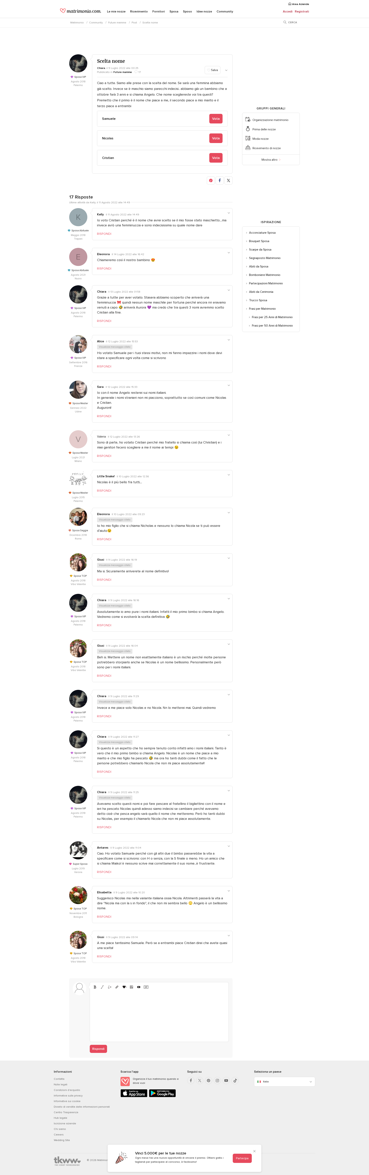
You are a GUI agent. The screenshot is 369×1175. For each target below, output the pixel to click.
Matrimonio (77, 22)
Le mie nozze (116, 11)
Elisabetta (104, 892)
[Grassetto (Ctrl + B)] (95, 987)
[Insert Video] (139, 987)
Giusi (100, 560)
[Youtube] (226, 1080)
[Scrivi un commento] (159, 1015)
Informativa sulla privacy (68, 1095)
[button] (211, 180)
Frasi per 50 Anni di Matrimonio (272, 326)
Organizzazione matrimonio (270, 120)
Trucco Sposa (258, 300)
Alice (100, 341)
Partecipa (242, 1158)
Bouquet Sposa (259, 241)
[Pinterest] (208, 1080)
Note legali (60, 1084)
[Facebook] (190, 1080)
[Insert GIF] (146, 987)
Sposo (187, 11)
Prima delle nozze (264, 129)
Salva (214, 70)
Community (225, 11)
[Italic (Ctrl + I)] (102, 987)
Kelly (100, 214)
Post (134, 22)
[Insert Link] (117, 987)
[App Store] (134, 1096)
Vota (216, 119)
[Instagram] (217, 1080)
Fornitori (158, 11)
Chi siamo (60, 1129)
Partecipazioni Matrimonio (266, 283)
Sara (100, 387)
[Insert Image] (131, 987)
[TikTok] (235, 1080)
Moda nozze (261, 139)
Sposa (174, 11)
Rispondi (98, 1049)
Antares (102, 848)
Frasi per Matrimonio (262, 309)
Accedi (288, 11)
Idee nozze (204, 11)
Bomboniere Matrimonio (264, 275)
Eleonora (103, 254)
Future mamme (117, 22)
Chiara (101, 68)
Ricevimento (139, 11)
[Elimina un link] (109, 987)
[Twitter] (199, 1080)
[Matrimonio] (80, 12)
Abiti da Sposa (258, 266)
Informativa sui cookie (67, 1101)
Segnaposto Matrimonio (265, 258)
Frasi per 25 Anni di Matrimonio (272, 317)
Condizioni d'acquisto (67, 1090)
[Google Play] (162, 1096)
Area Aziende (300, 4)
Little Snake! (106, 476)
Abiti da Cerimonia (261, 292)
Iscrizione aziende (65, 1123)
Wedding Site (62, 1140)
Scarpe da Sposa (260, 250)
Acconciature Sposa (262, 233)
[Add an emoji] (124, 987)
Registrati (302, 11)
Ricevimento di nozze (267, 148)
